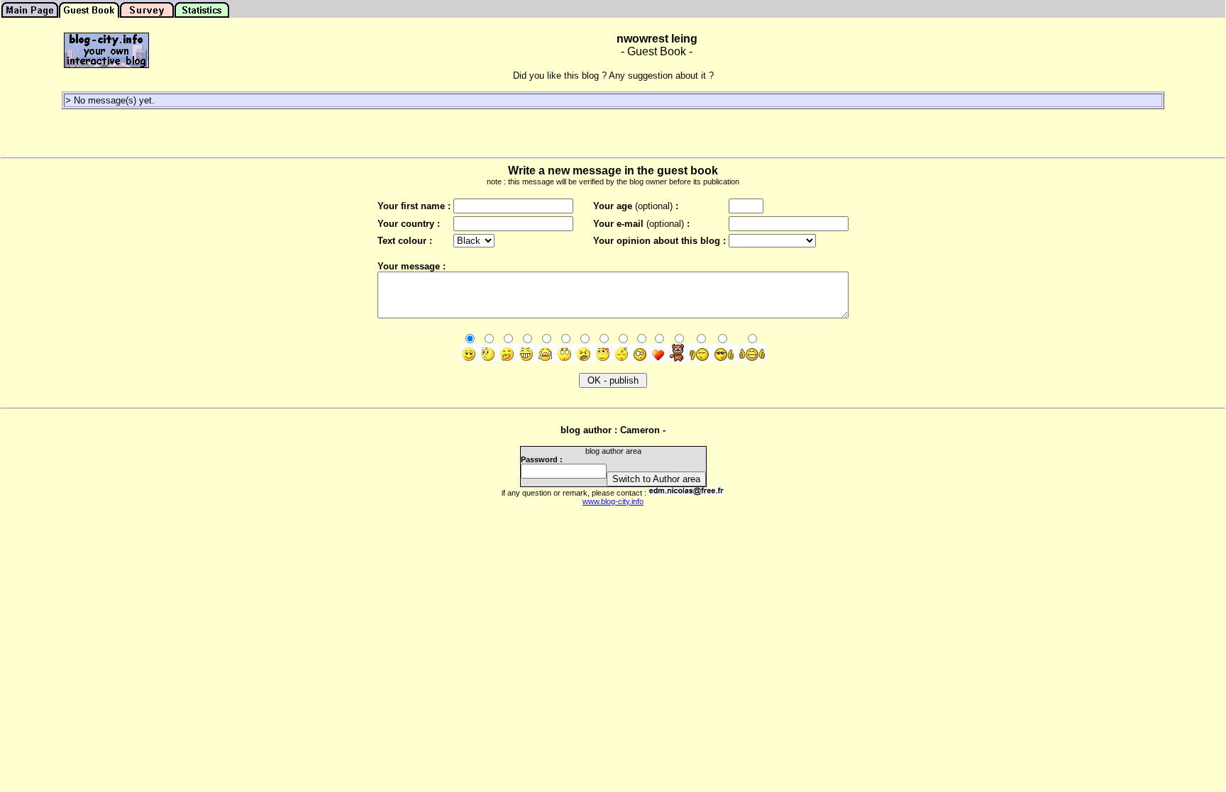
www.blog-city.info (613, 501)
